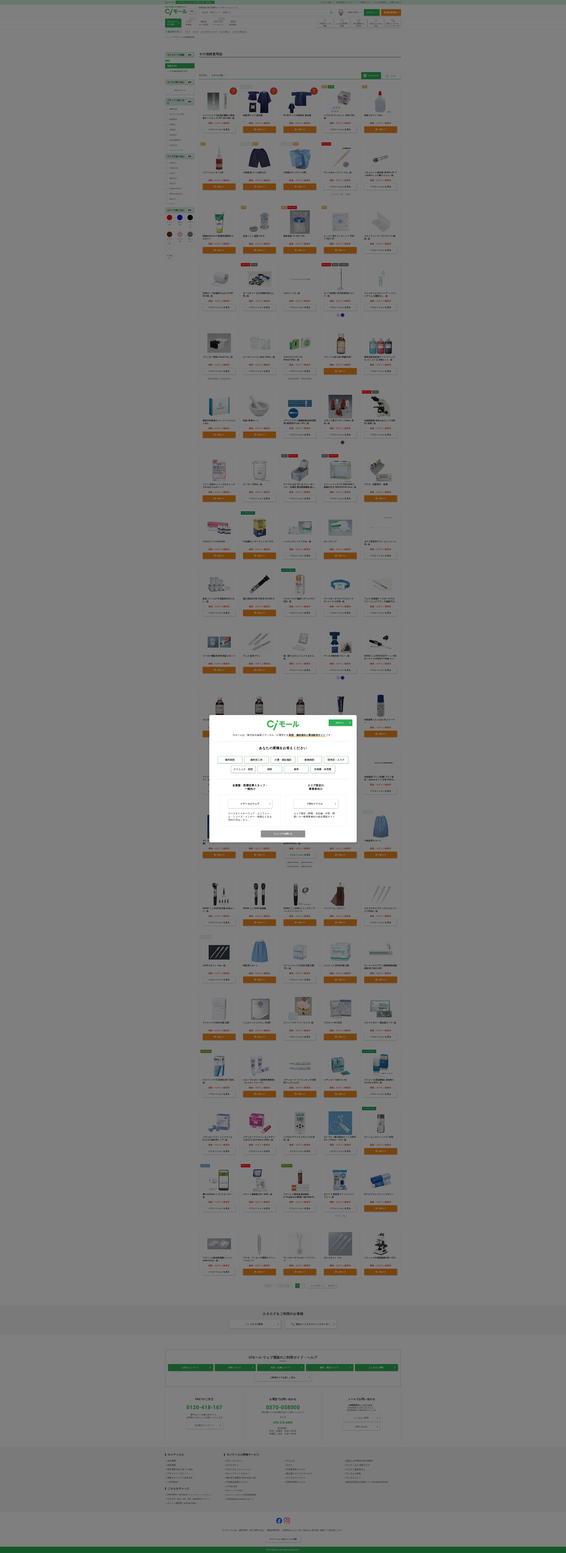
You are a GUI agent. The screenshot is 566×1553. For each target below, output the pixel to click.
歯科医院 (230, 759)
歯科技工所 (256, 759)
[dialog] (283, 778)
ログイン (340, 723)
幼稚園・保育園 (322, 769)
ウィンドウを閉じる (283, 834)
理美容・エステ (336, 759)
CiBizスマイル (315, 803)
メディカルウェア (250, 803)
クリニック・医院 (243, 769)
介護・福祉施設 (282, 759)
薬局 (296, 769)
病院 (269, 769)
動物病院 (309, 759)
